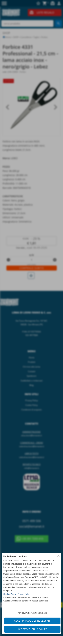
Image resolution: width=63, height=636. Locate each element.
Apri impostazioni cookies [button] (32, 613)
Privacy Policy (24, 594)
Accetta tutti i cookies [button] (32, 629)
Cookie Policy (9, 594)
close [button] (58, 556)
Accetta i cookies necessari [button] (32, 621)
